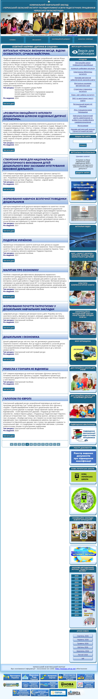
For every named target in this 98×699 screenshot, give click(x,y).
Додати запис (83, 172)
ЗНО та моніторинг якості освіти (82, 99)
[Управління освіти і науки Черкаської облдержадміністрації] (12, 686)
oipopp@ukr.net (72, 35)
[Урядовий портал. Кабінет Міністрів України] (49, 679)
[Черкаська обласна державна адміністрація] (86, 679)
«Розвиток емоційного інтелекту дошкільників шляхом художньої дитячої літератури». (34, 116)
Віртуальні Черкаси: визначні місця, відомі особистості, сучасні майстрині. (34, 52)
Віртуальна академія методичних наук (82, 84)
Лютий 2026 (83, 655)
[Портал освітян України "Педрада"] (58, 695)
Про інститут (36, 40)
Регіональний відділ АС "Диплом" (82, 105)
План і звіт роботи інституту (82, 95)
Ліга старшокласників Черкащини (83, 111)
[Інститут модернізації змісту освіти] (49, 687)
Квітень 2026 (83, 647)
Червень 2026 (83, 639)
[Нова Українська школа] (67, 687)
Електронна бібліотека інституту (83, 73)
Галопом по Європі (17, 398)
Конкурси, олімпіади (85, 39)
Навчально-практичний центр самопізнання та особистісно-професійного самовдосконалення (83, 118)
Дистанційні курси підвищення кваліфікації (83, 63)
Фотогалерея (83, 125)
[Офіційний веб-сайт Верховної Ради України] (31, 679)
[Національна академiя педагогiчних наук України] (31, 687)
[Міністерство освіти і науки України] (67, 679)
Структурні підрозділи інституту (83, 90)
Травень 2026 (82, 643)
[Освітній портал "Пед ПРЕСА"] (77, 694)
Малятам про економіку (21, 270)
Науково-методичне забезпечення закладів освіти (83, 78)
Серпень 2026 (83, 636)
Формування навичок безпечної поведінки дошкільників (34, 200)
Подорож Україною (17, 240)
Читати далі (9, 103)
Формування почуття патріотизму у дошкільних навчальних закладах (29, 307)
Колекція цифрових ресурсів (83, 68)
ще (83, 658)
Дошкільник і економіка (21, 337)
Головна (12, 40)
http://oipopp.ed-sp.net (65, 669)
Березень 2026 (83, 651)
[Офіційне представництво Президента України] (12, 679)
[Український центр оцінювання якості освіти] (86, 687)
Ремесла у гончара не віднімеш (25, 369)
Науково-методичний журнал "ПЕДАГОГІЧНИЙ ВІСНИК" (83, 130)
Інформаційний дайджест (61, 39)
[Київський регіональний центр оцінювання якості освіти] (21, 695)
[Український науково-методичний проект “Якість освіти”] (40, 695)
